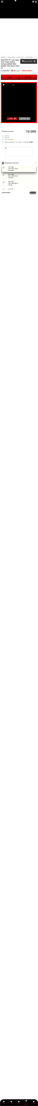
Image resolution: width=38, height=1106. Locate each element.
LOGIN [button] (11, 119)
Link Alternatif (26, 1103)
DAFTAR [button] (23, 119)
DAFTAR (28, 77)
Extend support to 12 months (19, 142)
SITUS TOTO (20, 57)
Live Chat (33, 1103)
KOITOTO (3, 57)
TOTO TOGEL (29, 57)
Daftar (19, 1103)
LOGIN (10, 77)
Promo (4, 1103)
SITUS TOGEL (11, 57)
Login (11, 1103)
